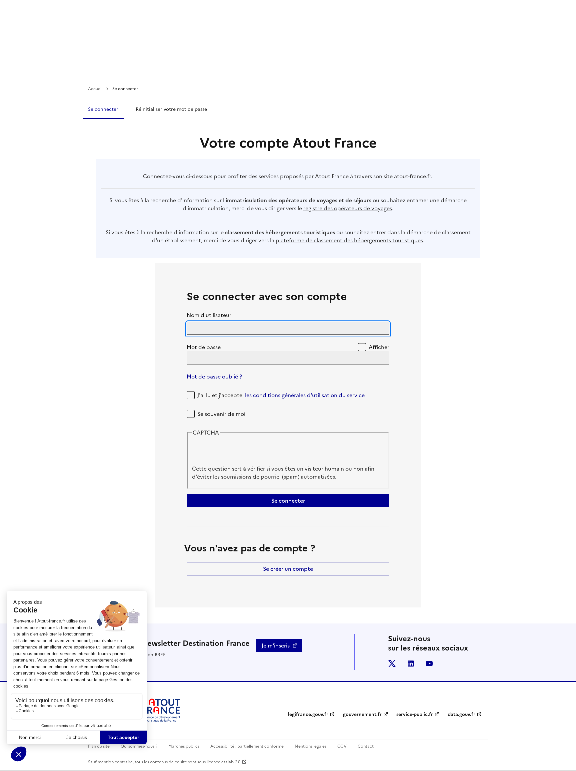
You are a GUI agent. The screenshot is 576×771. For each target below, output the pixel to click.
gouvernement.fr (362, 714)
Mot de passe (204, 347)
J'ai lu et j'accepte (281, 395)
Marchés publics (183, 746)
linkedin (410, 663)
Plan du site (99, 746)
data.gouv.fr (461, 714)
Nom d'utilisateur (209, 315)
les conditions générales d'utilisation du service (305, 395)
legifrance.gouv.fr (308, 714)
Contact (366, 746)
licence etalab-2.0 (223, 762)
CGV (342, 746)
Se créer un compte (288, 569)
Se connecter (103, 109)
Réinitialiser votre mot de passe (171, 109)
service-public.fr (414, 714)
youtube (429, 663)
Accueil (95, 89)
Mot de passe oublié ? (214, 376)
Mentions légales (310, 746)
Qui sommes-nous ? (139, 746)
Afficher (379, 347)
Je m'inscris (276, 645)
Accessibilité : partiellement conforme (247, 746)
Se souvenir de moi (221, 414)
